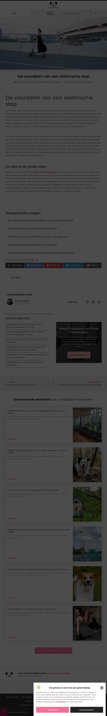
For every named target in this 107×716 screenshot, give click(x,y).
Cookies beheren (86, 710)
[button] (101, 688)
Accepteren (53, 710)
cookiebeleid (60, 702)
